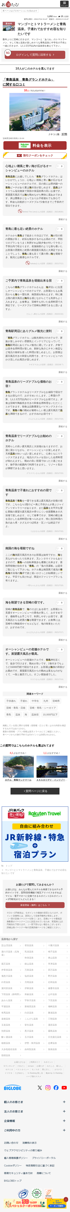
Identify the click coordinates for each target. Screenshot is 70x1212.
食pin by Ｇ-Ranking (54, 1073)
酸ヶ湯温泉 (6, 1037)
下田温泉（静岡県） (11, 994)
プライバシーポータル (44, 1158)
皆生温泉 (29, 1025)
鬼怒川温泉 (6, 976)
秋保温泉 (29, 957)
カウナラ (58, 1069)
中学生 (35, 701)
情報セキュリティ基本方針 (18, 1173)
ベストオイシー (22, 1069)
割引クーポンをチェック (38, 155)
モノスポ (35, 1069)
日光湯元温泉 (54, 1037)
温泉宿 (35, 714)
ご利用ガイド (34, 1062)
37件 (64, 134)
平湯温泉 (5, 1006)
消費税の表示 (29, 1142)
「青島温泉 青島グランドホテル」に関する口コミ (28, 82)
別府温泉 (5, 1031)
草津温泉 (52, 964)
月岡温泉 (29, 982)
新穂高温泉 (30, 1006)
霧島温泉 (52, 1031)
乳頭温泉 (29, 951)
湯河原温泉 (6, 988)
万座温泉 (29, 970)
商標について (44, 1173)
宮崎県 (56, 701)
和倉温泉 (29, 994)
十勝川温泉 (53, 945)
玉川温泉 (29, 1037)
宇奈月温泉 (30, 1000)
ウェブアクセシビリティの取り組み (23, 1150)
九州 (45, 701)
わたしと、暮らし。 (55, 1066)
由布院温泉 (30, 1049)
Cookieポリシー (13, 1165)
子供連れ (11, 701)
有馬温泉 (5, 1012)
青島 (8, 714)
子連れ (23, 701)
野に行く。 (46, 1069)
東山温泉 (52, 957)
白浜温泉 (29, 1012)
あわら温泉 (6, 1000)
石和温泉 (52, 982)
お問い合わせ (11, 1142)
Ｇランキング (9, 1066)
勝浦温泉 (52, 1012)
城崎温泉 (52, 1006)
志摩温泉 (52, 1043)
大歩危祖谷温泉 (9, 1049)
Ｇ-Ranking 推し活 (35, 1073)
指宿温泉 (5, 1055)
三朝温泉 (52, 1019)
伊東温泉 (29, 988)
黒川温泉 (29, 1031)
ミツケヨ (8, 1073)
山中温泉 (52, 994)
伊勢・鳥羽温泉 (32, 1043)
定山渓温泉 (6, 945)
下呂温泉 (52, 1000)
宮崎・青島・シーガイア (43, 707)
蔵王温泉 (5, 964)
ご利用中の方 (12, 1130)
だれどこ (21, 1066)
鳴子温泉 (52, 951)
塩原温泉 (29, 976)
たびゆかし (19, 1073)
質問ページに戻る (36, 791)
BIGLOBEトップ (12, 1180)
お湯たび (40, 1066)
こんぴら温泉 (31, 1019)
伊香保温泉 (6, 970)
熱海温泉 (52, 1049)
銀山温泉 (29, 964)
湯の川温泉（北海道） (10, 953)
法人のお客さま (13, 1111)
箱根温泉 (5, 1043)
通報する (62, 219)
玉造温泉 (5, 1025)
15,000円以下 (50, 714)
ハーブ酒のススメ (33, 1076)
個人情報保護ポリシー (16, 1158)
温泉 (17, 714)
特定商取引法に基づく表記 (40, 1165)
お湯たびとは (19, 1062)
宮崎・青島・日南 (15, 707)
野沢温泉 (52, 976)
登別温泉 (29, 945)
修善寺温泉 (53, 988)
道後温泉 (5, 1019)
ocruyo (31, 1066)
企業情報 (9, 1121)
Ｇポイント (48, 1062)
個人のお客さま (13, 1102)
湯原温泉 (52, 1025)
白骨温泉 (5, 982)
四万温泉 (52, 970)
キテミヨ (9, 1069)
